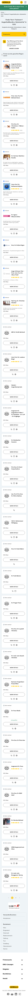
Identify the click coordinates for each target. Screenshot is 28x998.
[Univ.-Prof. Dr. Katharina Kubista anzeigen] (6, 186)
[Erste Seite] (8, 898)
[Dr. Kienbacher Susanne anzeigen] (6, 441)
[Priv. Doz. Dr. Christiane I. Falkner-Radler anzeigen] (6, 126)
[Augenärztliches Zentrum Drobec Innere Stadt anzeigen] (6, 66)
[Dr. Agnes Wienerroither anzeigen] (6, 215)
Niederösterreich (7, 935)
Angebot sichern (14, 48)
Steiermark (6, 933)
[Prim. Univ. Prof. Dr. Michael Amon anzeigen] (6, 97)
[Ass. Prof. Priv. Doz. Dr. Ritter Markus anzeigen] (6, 495)
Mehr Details (14, 80)
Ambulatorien (6, 918)
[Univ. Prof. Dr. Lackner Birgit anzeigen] (6, 359)
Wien (4, 927)
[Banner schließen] (26, 7)
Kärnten (5, 949)
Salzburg (5, 938)
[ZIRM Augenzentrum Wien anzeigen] (6, 848)
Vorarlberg (6, 943)
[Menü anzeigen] (25, 2)
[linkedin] (16, 994)
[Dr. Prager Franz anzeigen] (6, 603)
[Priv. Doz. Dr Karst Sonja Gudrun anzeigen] (6, 468)
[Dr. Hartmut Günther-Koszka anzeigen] (6, 157)
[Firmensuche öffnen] (21, 2)
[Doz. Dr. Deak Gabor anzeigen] (6, 549)
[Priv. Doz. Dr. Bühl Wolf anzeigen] (6, 794)
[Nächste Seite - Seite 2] (19, 898)
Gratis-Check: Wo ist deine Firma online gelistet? (14, 7)
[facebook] (8, 994)
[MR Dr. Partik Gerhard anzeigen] (6, 332)
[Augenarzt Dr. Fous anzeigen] (6, 767)
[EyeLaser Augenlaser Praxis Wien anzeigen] (6, 683)
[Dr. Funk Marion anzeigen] (6, 576)
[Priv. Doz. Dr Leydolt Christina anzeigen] (6, 630)
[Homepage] (6, 2)
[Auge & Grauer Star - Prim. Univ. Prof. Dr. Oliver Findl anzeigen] (6, 273)
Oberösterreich (7, 946)
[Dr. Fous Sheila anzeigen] (6, 710)
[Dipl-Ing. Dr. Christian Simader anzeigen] (6, 302)
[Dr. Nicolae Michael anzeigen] (6, 821)
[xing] (20, 994)
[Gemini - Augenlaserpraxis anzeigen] (6, 386)
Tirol (4, 941)
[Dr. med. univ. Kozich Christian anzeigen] (6, 656)
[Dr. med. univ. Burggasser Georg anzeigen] (6, 875)
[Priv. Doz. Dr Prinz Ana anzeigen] (6, 740)
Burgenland (6, 930)
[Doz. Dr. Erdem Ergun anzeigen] (6, 245)
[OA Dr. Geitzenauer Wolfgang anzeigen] (6, 522)
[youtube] (12, 994)
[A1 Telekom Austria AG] (14, 906)
